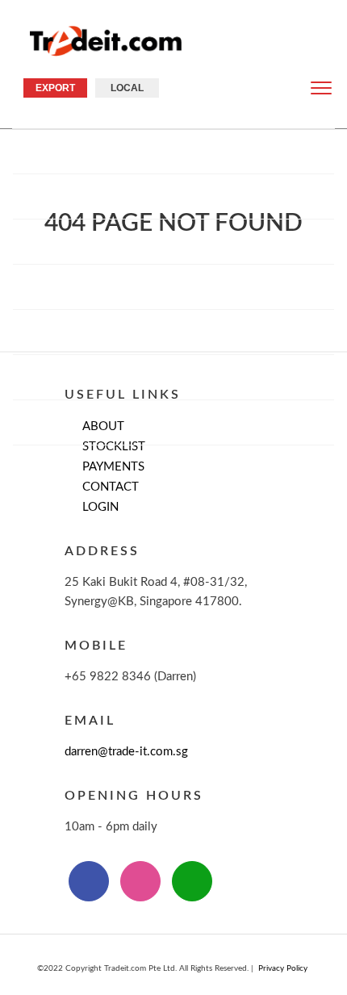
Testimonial (173, 377)
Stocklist (173, 241)
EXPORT (55, 88)
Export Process (173, 286)
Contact (174, 422)
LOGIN (100, 507)
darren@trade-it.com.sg (126, 752)
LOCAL (127, 88)
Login (178, 467)
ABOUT (173, 196)
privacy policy (282, 968)
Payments (173, 331)
